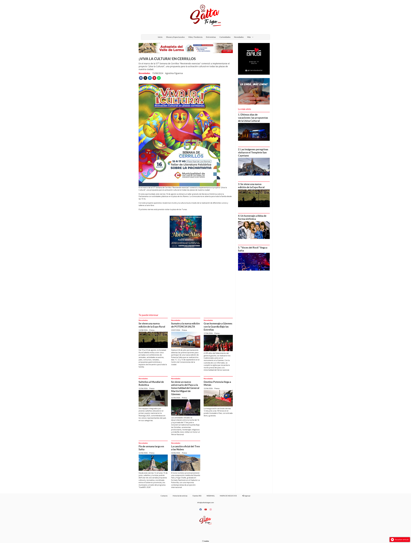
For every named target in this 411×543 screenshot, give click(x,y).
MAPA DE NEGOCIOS (228, 496)
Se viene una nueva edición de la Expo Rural (152, 325)
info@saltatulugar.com (205, 502)
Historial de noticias (180, 496)
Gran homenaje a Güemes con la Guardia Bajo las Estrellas (218, 326)
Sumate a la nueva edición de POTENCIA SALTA (185, 325)
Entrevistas (211, 37)
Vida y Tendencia (195, 37)
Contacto (164, 496)
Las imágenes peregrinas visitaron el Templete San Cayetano (253, 152)
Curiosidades (224, 37)
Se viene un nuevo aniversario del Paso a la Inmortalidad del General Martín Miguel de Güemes (185, 388)
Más (249, 37)
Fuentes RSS (197, 496)
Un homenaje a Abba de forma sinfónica (252, 217)
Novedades (239, 37)
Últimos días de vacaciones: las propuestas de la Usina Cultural (253, 117)
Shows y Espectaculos (175, 37)
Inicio (160, 37)
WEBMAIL (211, 496)
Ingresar (247, 496)
